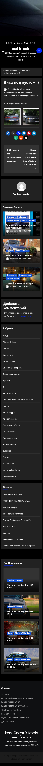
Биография (11, 217)
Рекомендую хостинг (13, 539)
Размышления (9, 444)
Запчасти (7, 533)
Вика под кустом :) (21, 83)
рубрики (7, 451)
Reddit (6, 348)
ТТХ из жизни (9, 464)
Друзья (22, 217)
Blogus (14, 759)
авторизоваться (23, 316)
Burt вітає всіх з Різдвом (19, 256)
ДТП (5, 387)
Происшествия (28, 220)
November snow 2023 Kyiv (19, 284)
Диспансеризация (11, 374)
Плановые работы (11, 425)
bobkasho (15, 89)
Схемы (6, 457)
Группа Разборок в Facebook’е (17, 520)
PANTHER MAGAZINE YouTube (16, 501)
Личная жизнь (13, 220)
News (5, 336)
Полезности (9, 432)
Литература (9, 412)
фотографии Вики (11, 470)
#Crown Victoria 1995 (15, 93)
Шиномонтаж (9, 476)
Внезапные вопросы (12, 368)
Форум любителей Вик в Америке (19, 546)
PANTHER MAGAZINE (12, 495)
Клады (6, 406)
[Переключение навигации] (3, 50)
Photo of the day (11, 342)
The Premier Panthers (13, 514)
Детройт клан (9, 526)
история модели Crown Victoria (18, 400)
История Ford (9, 393)
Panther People (10, 507)
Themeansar (26, 759)
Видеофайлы (25, 275)
